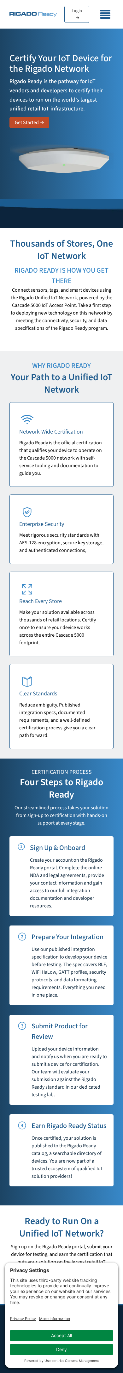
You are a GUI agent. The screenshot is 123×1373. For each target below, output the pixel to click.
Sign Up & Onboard (57, 848)
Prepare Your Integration (67, 937)
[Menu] (105, 14)
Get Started (27, 122)
